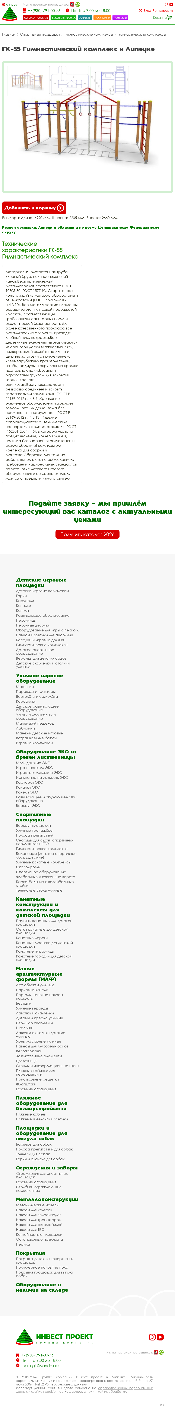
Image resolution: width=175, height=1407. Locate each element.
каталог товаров (36, 17)
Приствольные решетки (37, 1079)
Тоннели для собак (33, 1154)
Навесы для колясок (34, 1210)
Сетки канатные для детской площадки (42, 931)
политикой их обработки (106, 1391)
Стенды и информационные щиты (47, 1066)
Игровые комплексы (34, 743)
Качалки (23, 605)
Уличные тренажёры (34, 830)
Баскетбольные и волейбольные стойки (45, 883)
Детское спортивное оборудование (35, 651)
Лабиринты (26, 728)
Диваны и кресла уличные (39, 1018)
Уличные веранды (32, 1008)
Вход (147, 10)
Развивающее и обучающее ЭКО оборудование (46, 798)
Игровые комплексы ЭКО (39, 772)
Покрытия (30, 1253)
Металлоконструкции (47, 1199)
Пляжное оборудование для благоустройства (41, 1103)
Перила (23, 1244)
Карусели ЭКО (29, 782)
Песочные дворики (33, 625)
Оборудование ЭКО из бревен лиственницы (46, 754)
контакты (120, 17)
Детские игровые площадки (41, 582)
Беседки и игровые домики (40, 640)
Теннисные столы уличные (39, 890)
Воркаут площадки (33, 825)
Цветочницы (26, 1061)
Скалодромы (28, 867)
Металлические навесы (37, 1205)
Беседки (23, 1003)
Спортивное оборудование (41, 872)
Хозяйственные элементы (39, 1056)
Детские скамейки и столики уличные (43, 665)
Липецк (11, 4)
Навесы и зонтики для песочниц (44, 635)
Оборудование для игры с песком (47, 630)
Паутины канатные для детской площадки (44, 922)
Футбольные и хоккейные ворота (45, 877)
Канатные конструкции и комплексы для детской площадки (43, 907)
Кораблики (26, 701)
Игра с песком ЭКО (34, 767)
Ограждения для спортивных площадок (42, 1175)
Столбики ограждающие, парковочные (39, 1188)
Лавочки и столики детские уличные (40, 1034)
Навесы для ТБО (30, 1229)
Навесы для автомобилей (39, 1224)
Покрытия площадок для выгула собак (44, 1274)
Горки (21, 596)
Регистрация (163, 10)
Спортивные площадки (40, 34)
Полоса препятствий (34, 835)
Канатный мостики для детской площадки (44, 944)
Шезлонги (24, 1028)
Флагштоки (26, 1084)
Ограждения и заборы (47, 1167)
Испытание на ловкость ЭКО (42, 777)
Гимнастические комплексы (88, 34)
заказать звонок (64, 17)
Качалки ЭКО (28, 787)
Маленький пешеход (35, 723)
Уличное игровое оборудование (39, 678)
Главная (8, 34)
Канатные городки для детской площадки (44, 958)
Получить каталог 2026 (87, 534)
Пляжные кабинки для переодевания (35, 1072)
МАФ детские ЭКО (33, 762)
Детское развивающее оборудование (37, 708)
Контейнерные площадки (39, 1234)
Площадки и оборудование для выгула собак (41, 1133)
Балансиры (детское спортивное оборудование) (46, 855)
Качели (22, 610)
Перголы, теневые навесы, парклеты (40, 996)
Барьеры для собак (34, 1144)
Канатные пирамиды (35, 951)
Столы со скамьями (34, 1023)
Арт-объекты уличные (35, 985)
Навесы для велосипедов (38, 1215)
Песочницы (26, 620)
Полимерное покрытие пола (42, 1267)
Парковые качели (32, 990)
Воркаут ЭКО (28, 805)
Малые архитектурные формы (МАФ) (39, 974)
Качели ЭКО (27, 792)
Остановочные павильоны (39, 1239)
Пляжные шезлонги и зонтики (42, 1119)
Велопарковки (29, 1051)
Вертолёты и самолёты (37, 696)
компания (102, 17)
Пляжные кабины (31, 1114)
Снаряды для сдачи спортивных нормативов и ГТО (44, 842)
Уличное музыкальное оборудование (36, 716)
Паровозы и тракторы (35, 691)
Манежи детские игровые (39, 733)
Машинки (25, 686)
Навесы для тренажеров (38, 1219)
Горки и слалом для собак (40, 1159)
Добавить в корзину (30, 207)
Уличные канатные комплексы (43, 862)
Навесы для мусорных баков (42, 1046)
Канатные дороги (32, 938)
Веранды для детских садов (41, 658)
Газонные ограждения (36, 1089)
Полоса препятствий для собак (44, 1149)
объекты (85, 17)
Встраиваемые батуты (36, 738)
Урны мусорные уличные (38, 1041)
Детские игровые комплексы (42, 591)
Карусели (25, 600)
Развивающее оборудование (43, 615)
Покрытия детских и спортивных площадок (44, 1260)
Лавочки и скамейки (35, 1013)
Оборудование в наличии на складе (42, 1287)
